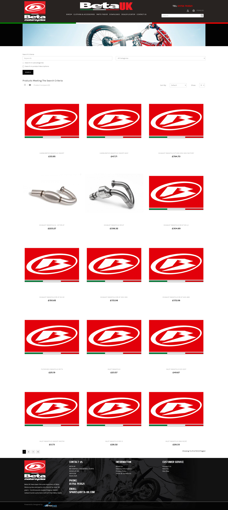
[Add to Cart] (44, 155)
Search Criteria (28, 54)
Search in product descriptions (37, 66)
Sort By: (163, 85)
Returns (165, 469)
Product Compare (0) (42, 85)
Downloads (114, 14)
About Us (119, 466)
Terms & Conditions (123, 473)
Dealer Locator (128, 14)
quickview (59, 155)
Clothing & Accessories (84, 14)
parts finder (102, 14)
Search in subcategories (34, 63)
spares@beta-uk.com (82, 492)
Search (116, 40)
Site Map (165, 471)
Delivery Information (124, 469)
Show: (193, 85)
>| (38, 452)
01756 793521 (185, 6)
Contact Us (141, 14)
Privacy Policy (121, 471)
